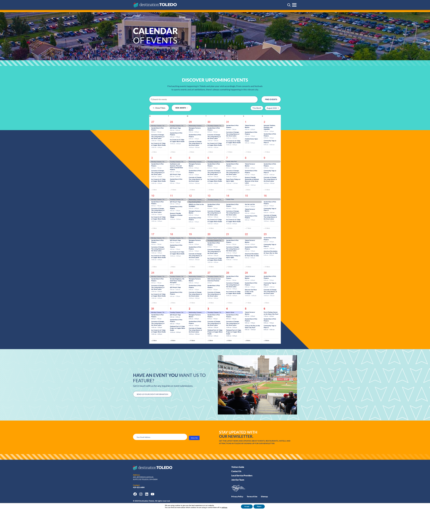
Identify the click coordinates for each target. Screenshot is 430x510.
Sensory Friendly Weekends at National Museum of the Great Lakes (252, 180)
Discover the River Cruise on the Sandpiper (251, 291)
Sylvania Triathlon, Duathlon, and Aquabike (269, 127)
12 (190, 195)
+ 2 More (154, 152)
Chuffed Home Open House (251, 140)
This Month (256, 108)
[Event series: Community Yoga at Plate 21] (275, 144)
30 (208, 122)
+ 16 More (192, 190)
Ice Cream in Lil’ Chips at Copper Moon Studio (158, 144)
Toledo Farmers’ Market (250, 126)
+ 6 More (172, 152)
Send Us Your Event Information (152, 394)
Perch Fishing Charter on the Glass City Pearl (271, 313)
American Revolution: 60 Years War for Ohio (252, 255)
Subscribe (194, 438)
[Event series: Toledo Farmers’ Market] (256, 129)
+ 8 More (172, 228)
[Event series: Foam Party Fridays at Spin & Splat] (239, 183)
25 (171, 272)
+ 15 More (210, 267)
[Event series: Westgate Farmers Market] (200, 132)
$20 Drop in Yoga (175, 128)
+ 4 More (229, 340)
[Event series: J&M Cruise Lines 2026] (200, 208)
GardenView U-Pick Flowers (157, 129)
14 (227, 195)
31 (227, 122)
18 (171, 234)
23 (265, 234)
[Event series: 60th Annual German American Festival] (213, 283)
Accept (246, 506)
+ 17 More (248, 228)
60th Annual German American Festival (214, 280)
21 (227, 234)
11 (171, 195)
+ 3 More (154, 190)
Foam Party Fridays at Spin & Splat (233, 180)
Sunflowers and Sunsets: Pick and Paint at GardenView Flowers (176, 167)
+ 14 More (267, 190)
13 (208, 195)
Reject (259, 506)
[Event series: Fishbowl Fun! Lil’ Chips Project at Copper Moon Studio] (182, 332)
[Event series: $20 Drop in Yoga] (181, 130)
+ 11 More (229, 190)
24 (152, 272)
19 (190, 234)
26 (190, 272)
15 (246, 195)
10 (152, 195)
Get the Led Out (250, 204)
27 (152, 122)
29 (190, 122)
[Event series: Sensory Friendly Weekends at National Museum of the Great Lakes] (257, 185)
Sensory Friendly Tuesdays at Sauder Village (176, 215)
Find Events (271, 99)
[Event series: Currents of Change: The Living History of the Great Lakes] (163, 140)
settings (224, 508)
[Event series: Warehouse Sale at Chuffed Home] (256, 143)
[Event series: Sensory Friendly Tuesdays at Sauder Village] (182, 219)
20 (208, 234)
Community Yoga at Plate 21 (270, 142)
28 (171, 122)
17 (152, 234)
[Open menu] (294, 5)
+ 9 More (191, 152)
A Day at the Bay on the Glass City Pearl (252, 327)
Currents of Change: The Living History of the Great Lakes (157, 136)
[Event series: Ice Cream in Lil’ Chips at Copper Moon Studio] (163, 147)
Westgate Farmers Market (195, 129)
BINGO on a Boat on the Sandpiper (196, 205)
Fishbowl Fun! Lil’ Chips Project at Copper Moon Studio (177, 328)
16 (265, 195)
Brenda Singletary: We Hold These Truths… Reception (177, 280)
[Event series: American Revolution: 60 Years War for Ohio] (256, 257)
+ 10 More (229, 152)
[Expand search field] (289, 5)
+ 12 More (248, 152)
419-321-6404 (139, 487)
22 (246, 234)
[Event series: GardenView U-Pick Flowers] (162, 132)
